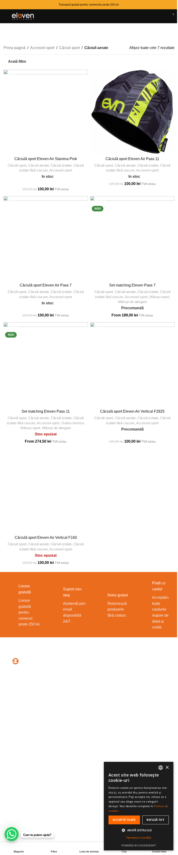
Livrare (9, 763)
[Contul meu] (163, 16)
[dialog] (138, 806)
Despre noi (12, 737)
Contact (9, 746)
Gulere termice (72, 423)
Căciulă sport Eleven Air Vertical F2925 (132, 411)
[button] (138, 830)
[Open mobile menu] (5, 16)
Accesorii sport (42, 48)
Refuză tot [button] (155, 820)
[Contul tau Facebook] (127, 694)
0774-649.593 (109, 678)
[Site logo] (23, 16)
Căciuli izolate (61, 165)
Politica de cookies (106, 754)
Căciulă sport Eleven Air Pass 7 (46, 285)
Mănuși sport (159, 297)
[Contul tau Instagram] (133, 694)
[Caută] (154, 16)
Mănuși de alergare (132, 302)
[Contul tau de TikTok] (139, 694)
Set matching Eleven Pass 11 (46, 411)
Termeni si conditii (138, 837)
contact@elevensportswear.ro (127, 683)
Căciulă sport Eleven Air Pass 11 (132, 159)
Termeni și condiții (106, 737)
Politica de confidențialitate (113, 746)
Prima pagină (14, 48)
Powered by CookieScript (138, 845)
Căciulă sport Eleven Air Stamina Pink (45, 159)
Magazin (10, 754)
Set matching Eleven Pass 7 (132, 285)
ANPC (96, 763)
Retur (8, 772)
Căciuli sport (69, 48)
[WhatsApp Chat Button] (12, 834)
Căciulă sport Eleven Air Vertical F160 (46, 537)
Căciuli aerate (38, 165)
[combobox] (160, 767)
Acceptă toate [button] (124, 820)
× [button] (167, 767)
